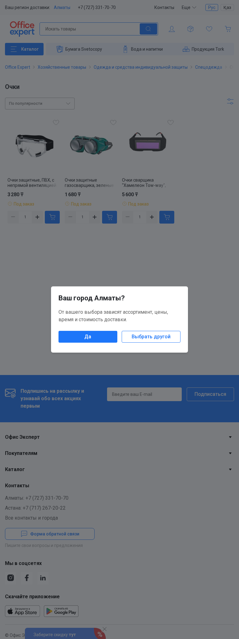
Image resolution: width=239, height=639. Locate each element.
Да (87, 337)
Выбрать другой (151, 337)
